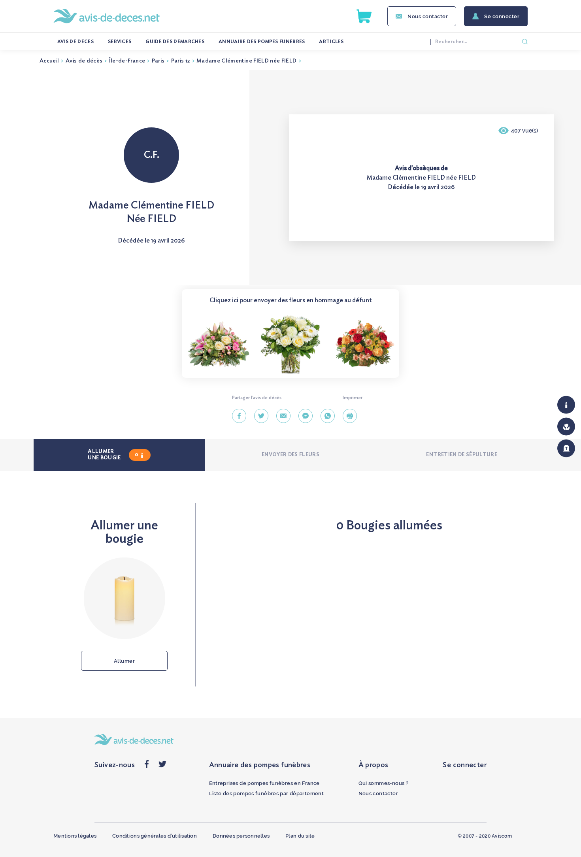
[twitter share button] (162, 766)
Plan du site (300, 836)
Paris (158, 61)
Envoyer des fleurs (290, 454)
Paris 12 (180, 61)
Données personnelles (241, 836)
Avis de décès (75, 41)
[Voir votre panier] (364, 16)
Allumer (124, 661)
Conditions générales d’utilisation (154, 836)
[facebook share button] (147, 766)
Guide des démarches (174, 41)
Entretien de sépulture (461, 454)
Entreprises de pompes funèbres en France (264, 783)
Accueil (49, 61)
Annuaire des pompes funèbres (262, 41)
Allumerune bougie (113, 455)
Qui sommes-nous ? (383, 783)
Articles (331, 41)
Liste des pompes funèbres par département (266, 793)
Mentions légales (74, 836)
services (119, 41)
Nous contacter (427, 16)
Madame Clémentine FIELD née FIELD (246, 61)
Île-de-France (127, 61)
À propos (373, 765)
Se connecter (501, 16)
